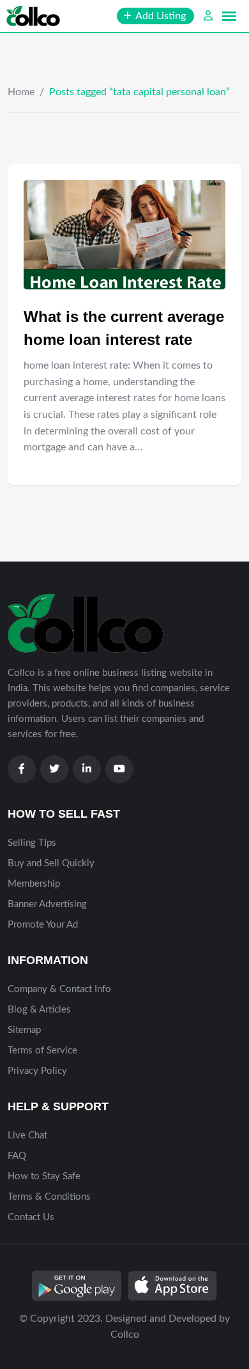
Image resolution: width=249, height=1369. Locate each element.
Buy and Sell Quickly (51, 863)
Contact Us (31, 1217)
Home (21, 92)
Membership (34, 884)
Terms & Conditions (49, 1197)
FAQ (17, 1156)
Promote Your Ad (43, 924)
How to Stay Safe (44, 1176)
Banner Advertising (47, 904)
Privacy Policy (37, 1071)
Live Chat (27, 1135)
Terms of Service (42, 1050)
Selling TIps (32, 843)
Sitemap (24, 1030)
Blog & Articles (39, 1009)
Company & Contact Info (59, 989)
